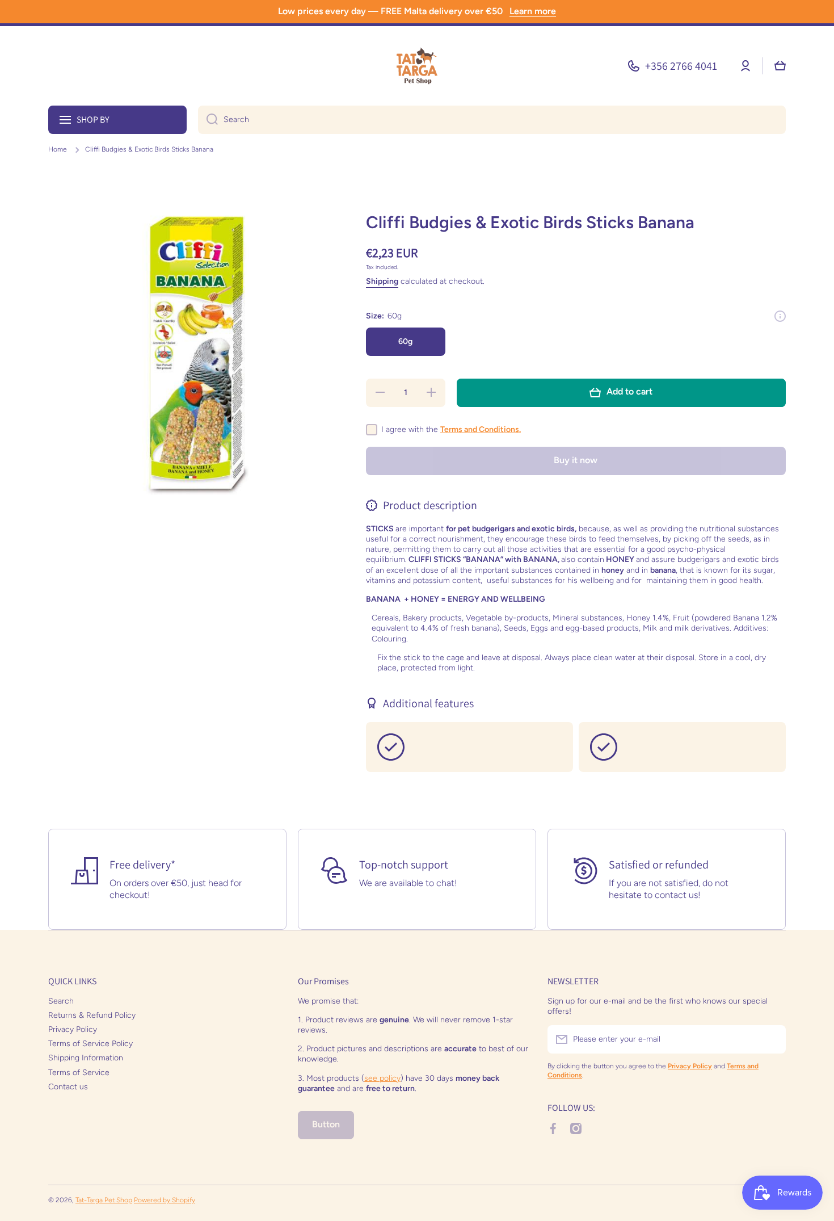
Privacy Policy (72, 1029)
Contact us (68, 1087)
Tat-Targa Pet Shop (103, 1200)
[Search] (208, 120)
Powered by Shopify (164, 1200)
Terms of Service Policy (90, 1043)
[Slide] (780, 316)
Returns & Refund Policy (92, 1015)
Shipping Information (85, 1058)
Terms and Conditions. (480, 429)
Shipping (382, 281)
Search (61, 1001)
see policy (382, 1078)
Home (57, 149)
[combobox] (492, 120)
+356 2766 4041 (681, 65)
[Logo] (417, 65)
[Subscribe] (771, 1039)
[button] (780, 66)
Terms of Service (78, 1072)
